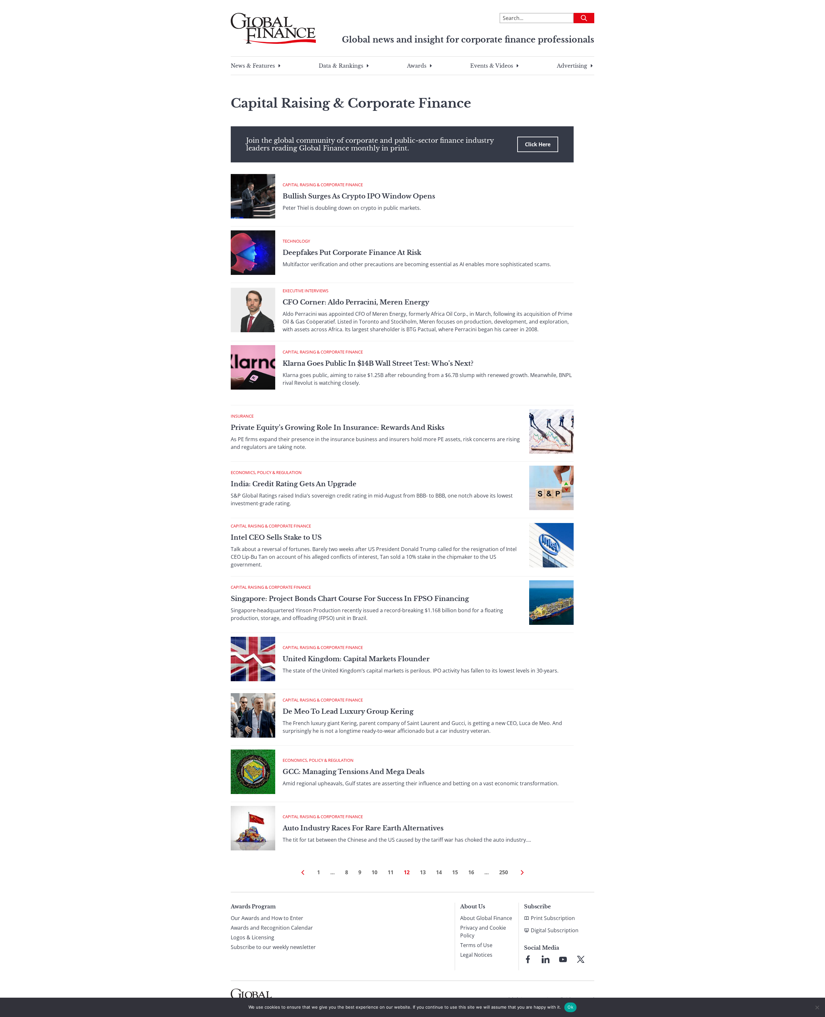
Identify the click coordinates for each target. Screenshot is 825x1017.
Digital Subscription (554, 930)
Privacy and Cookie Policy (483, 931)
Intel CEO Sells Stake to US (276, 537)
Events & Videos (491, 66)
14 (439, 872)
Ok (570, 1007)
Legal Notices (476, 954)
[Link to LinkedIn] (545, 959)
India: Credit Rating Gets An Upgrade (293, 484)
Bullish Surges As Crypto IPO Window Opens (359, 196)
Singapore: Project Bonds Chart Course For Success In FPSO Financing (350, 599)
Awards (416, 66)
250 (503, 872)
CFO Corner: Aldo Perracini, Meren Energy (356, 302)
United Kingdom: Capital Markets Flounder (356, 659)
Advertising (572, 66)
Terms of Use (476, 945)
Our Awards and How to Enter (267, 918)
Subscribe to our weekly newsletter (273, 947)
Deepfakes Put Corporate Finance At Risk (352, 253)
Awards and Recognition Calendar (272, 927)
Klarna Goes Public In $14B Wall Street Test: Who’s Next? (378, 363)
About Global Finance (486, 918)
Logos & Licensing (252, 937)
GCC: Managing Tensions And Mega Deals (353, 772)
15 (455, 872)
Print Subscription (553, 918)
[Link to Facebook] (528, 959)
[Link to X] (581, 959)
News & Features (253, 66)
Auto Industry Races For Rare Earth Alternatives (363, 828)
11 (390, 872)
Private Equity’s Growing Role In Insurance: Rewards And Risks (337, 427)
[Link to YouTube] (563, 959)
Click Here (537, 144)
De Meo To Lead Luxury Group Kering (348, 711)
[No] (817, 1007)
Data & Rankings (341, 66)
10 (374, 872)
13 (423, 872)
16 (471, 872)
